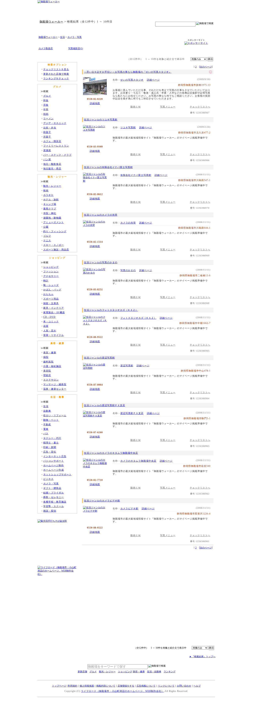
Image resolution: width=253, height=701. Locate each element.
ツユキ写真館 (128, 127)
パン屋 (47, 159)
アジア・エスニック (54, 123)
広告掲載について (146, 685)
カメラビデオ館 (129, 508)
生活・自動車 (154, 671)
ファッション (51, 271)
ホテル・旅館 (51, 199)
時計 (45, 280)
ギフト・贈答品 (52, 488)
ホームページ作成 (53, 470)
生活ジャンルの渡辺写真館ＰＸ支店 (104, 405)
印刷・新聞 (49, 447)
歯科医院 (48, 361)
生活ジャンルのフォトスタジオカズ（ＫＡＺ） (111, 310)
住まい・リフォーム (54, 415)
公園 (45, 226)
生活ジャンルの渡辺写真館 (99, 357)
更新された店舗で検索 (56, 74)
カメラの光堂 (128, 222)
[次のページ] (205, 66)
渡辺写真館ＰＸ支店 (131, 413)
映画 (45, 190)
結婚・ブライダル (53, 492)
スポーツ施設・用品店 (56, 249)
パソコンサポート (53, 460)
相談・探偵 (49, 510)
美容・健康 (49, 352)
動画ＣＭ (135, 106)
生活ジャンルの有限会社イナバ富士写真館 (108, 167)
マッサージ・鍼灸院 (54, 384)
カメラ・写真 (74, 37)
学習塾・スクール (53, 506)
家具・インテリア (53, 308)
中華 (45, 109)
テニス (47, 240)
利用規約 (72, 685)
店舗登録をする (126, 685)
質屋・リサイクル (53, 335)
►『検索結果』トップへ (202, 656)
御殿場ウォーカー (51, 21)
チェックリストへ (200, 106)
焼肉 (45, 114)
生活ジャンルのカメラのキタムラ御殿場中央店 (111, 453)
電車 (45, 429)
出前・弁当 (49, 127)
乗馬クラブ (49, 208)
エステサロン (51, 379)
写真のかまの (128, 270)
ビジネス (48, 479)
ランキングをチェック (56, 78)
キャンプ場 (49, 204)
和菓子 (47, 132)
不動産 (47, 424)
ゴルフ (47, 236)
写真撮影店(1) (75, 48)
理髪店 (47, 375)
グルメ (47, 95)
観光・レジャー (52, 186)
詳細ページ (153, 79)
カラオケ (48, 195)
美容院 (47, 370)
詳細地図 (95, 103)
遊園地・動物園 (52, 217)
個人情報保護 (87, 685)
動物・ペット (51, 420)
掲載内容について (105, 685)
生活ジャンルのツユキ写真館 (100, 119)
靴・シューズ (51, 285)
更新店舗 (82, 671)
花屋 (45, 326)
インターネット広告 (54, 456)
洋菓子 (47, 136)
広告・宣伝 (49, 451)
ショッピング (51, 267)
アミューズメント (53, 222)
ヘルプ (197, 685)
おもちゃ (48, 294)
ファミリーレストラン (56, 145)
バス (45, 433)
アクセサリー (51, 276)
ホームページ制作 (53, 465)
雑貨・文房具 (51, 303)
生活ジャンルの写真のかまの (100, 262)
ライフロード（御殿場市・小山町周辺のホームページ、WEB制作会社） (122, 691)
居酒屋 (47, 150)
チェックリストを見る (56, 69)
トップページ (59, 685)
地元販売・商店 (52, 168)
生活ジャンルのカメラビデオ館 (102, 500)
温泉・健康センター (54, 389)
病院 (45, 357)
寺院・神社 (49, 213)
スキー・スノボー (53, 245)
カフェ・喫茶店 (52, 141)
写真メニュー (168, 106)
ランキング (170, 671)
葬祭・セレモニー (53, 497)
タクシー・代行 (52, 438)
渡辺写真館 (126, 365)
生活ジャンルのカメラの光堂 (100, 214)
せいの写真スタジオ (131, 79)
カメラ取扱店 (46, 48)
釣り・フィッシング (54, 231)
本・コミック (51, 321)
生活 (62, 37)
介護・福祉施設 (52, 366)
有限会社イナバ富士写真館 (135, 175)
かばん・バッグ (52, 289)
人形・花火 (49, 330)
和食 (45, 100)
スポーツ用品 (51, 298)
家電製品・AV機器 (54, 312)
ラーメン (48, 118)
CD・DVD (49, 317)
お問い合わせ (184, 685)
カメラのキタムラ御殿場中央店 (138, 460)
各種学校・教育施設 (54, 501)
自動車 (47, 410)
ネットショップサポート (57, 474)
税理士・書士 (51, 442)
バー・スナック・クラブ (57, 155)
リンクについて (166, 685)
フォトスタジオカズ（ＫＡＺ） (138, 318)
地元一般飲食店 (52, 164)
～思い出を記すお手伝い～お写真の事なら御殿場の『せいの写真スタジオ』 (127, 72)
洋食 (45, 105)
